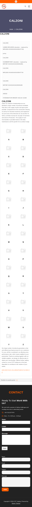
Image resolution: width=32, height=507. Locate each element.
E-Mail (4, 426)
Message (5, 433)
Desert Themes (16, 503)
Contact (16, 392)
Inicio (11, 29)
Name (4, 419)
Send (4, 448)
